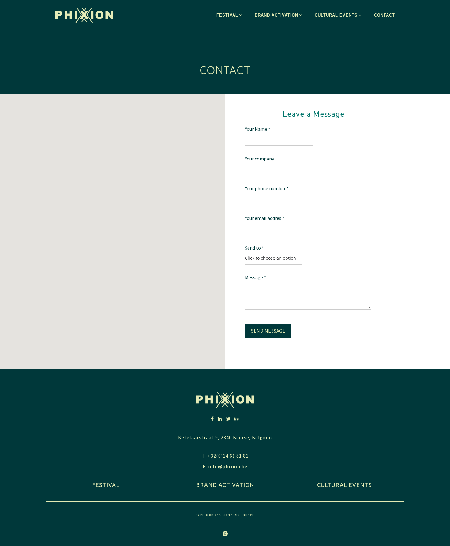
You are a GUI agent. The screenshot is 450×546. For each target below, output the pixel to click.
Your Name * (257, 129)
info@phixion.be (227, 466)
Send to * (254, 248)
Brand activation (225, 485)
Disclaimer (244, 514)
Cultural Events (344, 485)
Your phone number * (267, 188)
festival (105, 485)
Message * (255, 277)
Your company (259, 159)
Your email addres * (264, 218)
